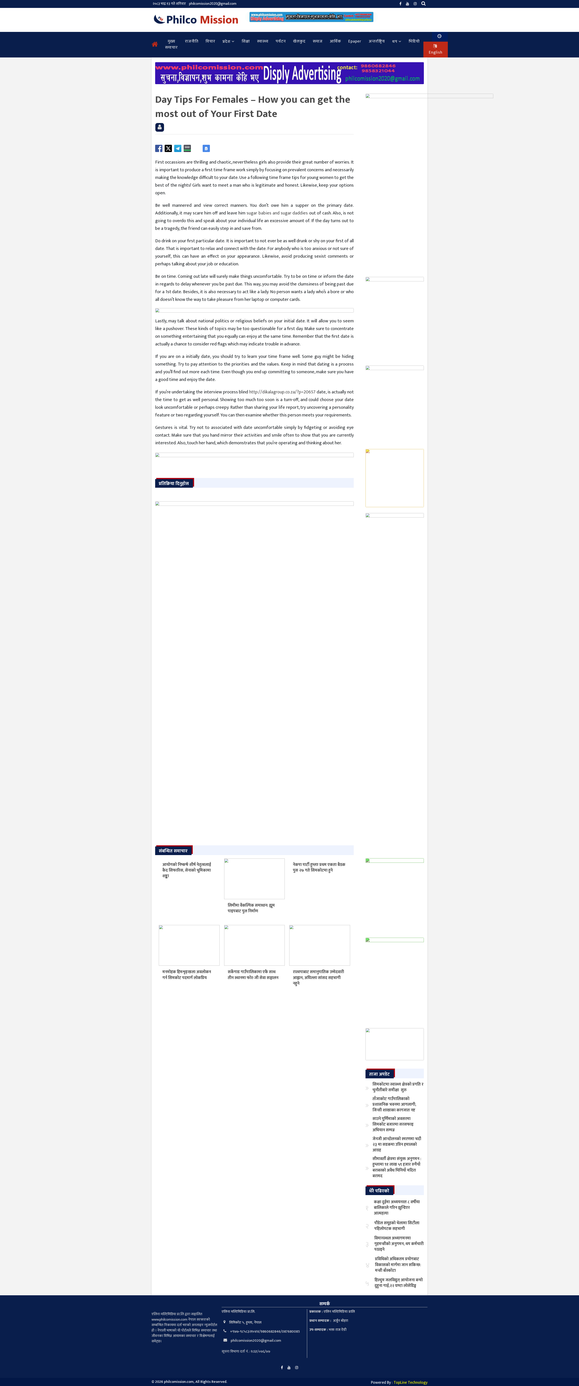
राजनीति (191, 41)
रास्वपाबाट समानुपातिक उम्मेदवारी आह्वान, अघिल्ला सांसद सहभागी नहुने (318, 978)
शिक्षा (246, 41)
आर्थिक (335, 41)
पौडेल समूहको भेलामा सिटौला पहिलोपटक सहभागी (396, 1226)
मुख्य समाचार (171, 44)
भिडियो (414, 41)
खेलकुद (299, 41)
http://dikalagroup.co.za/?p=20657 (282, 392)
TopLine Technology (410, 1382)
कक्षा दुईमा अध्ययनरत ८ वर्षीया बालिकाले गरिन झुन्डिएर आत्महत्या (397, 1208)
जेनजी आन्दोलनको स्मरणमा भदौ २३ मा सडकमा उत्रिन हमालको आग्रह (397, 1145)
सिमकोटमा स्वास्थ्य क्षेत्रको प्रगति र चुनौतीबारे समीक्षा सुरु (398, 1087)
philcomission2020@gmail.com (212, 4)
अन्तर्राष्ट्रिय (377, 41)
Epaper (354, 41)
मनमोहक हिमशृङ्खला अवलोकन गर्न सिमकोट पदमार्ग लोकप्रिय (186, 975)
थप (394, 41)
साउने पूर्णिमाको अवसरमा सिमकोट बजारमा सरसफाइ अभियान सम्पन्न (393, 1124)
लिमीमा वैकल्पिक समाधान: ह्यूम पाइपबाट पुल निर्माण (251, 908)
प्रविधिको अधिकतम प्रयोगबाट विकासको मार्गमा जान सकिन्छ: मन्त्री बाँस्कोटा (398, 1265)
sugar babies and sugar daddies (277, 213)
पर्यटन (281, 41)
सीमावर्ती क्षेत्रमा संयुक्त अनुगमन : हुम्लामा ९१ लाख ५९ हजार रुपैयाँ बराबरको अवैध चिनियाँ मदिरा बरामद (397, 1167)
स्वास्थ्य (262, 41)
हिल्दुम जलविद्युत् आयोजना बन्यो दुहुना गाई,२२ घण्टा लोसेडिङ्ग (399, 1283)
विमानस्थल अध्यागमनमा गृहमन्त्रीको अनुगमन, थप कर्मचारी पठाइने (399, 1244)
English (435, 52)
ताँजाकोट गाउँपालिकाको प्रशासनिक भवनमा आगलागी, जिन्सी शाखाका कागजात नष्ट (394, 1105)
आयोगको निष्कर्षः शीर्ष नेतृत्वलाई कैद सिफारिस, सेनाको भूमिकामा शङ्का (186, 870)
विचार (210, 41)
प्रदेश (226, 41)
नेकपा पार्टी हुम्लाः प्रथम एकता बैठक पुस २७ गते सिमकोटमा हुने (319, 867)
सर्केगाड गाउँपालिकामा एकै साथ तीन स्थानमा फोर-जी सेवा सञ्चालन (253, 975)
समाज (318, 41)
